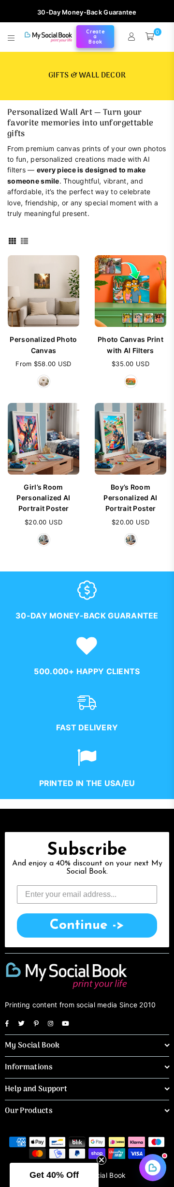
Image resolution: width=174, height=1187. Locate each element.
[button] (54, 1175)
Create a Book (95, 37)
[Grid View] (12, 240)
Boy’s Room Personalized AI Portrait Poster (130, 498)
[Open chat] (152, 1167)
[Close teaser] (101, 1160)
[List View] (24, 240)
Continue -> (87, 925)
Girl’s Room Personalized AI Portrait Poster (43, 498)
